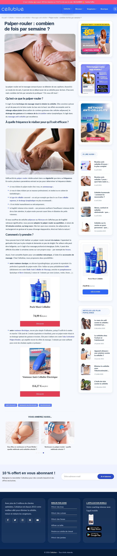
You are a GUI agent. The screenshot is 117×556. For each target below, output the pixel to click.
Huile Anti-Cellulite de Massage (38, 270)
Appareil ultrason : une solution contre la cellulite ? (102, 353)
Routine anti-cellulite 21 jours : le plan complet (101, 164)
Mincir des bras (57, 507)
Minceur (78, 9)
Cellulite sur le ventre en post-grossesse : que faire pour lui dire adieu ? (101, 225)
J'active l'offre (89, 2)
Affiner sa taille (57, 525)
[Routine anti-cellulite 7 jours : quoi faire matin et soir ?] (86, 181)
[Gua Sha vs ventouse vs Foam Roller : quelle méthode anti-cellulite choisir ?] (22, 433)
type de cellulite (17, 197)
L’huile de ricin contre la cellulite (101, 382)
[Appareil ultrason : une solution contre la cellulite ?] (86, 355)
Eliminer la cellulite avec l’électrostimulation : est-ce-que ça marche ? (101, 368)
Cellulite (67, 9)
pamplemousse (65, 270)
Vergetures (91, 9)
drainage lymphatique (27, 201)
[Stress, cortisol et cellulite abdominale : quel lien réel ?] (86, 212)
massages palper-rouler (28, 405)
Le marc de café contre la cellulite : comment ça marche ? (101, 322)
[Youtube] (37, 520)
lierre (22, 273)
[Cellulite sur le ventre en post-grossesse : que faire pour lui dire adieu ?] (86, 227)
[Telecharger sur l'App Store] (99, 528)
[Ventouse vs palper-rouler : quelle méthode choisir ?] (57, 433)
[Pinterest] (30, 520)
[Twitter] (15, 520)
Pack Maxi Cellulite (40, 307)
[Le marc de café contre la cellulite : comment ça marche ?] (86, 324)
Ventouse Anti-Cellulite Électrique (40, 377)
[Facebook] (8, 520)
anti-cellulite (11, 405)
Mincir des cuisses (58, 513)
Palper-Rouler (45, 405)
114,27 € (36, 385)
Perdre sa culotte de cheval (62, 531)
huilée (66, 266)
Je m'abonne (106, 476)
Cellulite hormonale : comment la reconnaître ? (102, 195)
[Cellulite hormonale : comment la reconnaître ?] (86, 196)
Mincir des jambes (58, 538)
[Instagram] (23, 520)
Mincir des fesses (58, 519)
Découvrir (40, 324)
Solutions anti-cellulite (23, 18)
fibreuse (41, 220)
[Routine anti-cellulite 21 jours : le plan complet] (86, 166)
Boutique (104, 9)
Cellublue (53, 552)
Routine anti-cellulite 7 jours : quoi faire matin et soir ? (101, 179)
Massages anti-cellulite (39, 18)
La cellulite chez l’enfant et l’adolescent (100, 338)
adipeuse (31, 220)
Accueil (4, 18)
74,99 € (37, 315)
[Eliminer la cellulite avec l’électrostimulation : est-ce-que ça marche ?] (86, 370)
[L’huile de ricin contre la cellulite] (86, 385)
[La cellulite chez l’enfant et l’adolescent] (86, 339)
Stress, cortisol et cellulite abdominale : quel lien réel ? (101, 210)
